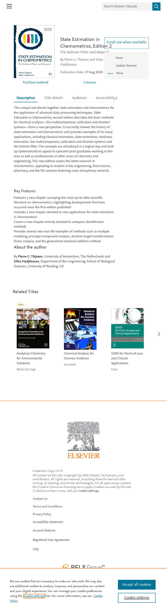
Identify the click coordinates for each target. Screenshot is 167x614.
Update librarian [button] (126, 65)
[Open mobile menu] (9, 6)
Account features (44, 530)
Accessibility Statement (48, 522)
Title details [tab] (53, 98)
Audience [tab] (79, 98)
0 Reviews (90, 82)
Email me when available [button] (126, 42)
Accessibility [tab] (105, 98)
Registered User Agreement (51, 540)
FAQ (36, 549)
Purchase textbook (35, 82)
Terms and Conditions (47, 506)
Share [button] (119, 58)
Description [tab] (25, 98)
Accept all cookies (136, 585)
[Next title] (157, 331)
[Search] (156, 6)
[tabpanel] (64, 187)
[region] (83, 591)
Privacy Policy (42, 514)
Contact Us (40, 499)
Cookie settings (88, 491)
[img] (70, 82)
